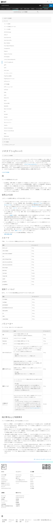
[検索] (47, 2)
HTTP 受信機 (6, 84)
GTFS (5, 67)
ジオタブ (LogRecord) (8, 62)
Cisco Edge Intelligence (9, 45)
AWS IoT (6, 34)
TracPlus (5, 125)
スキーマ (15, 208)
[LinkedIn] (49, 465)
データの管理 (39, 8)
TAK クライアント (7, 122)
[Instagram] (46, 468)
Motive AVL (6, 97)
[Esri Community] (43, 468)
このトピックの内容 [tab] (8, 155)
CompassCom (7, 48)
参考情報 (46, 8)
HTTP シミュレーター (8, 86)
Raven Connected (7, 108)
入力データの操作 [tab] (8, 18)
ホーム (3, 8)
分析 (21, 8)
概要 (40, 5)
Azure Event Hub (7, 37)
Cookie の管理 (37, 520)
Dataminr (6, 51)
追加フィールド (18, 230)
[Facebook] (43, 465)
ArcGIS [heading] (2, 471)
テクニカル (36, 408)
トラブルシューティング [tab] (9, 144)
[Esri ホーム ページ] (3, 2)
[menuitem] (8, 475)
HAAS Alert (6, 70)
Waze (5, 133)
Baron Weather (7, 43)
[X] (46, 465)
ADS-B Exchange (7, 32)
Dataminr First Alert (8, 54)
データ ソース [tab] (7, 139)
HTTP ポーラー (7, 81)
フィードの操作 (7, 23)
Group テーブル (35, 206)
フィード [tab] (6, 21)
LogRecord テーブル (37, 203)
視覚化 (32, 8)
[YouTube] (49, 468)
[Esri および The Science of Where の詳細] (3, 467)
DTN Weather (7, 56)
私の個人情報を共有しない (46, 520)
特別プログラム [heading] (18, 492)
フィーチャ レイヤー (8, 73)
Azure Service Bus (7, 40)
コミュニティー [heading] (18, 471)
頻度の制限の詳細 (8, 234)
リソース (46, 5)
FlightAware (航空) (8, 76)
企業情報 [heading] (2, 492)
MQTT (5, 100)
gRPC (5, 65)
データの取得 (15, 8)
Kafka (5, 92)
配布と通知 (26, 8)
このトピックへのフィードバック (43, 459)
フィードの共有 (7, 29)
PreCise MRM (6, 103)
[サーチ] (38, 12)
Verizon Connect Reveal (9, 130)
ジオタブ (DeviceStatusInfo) (9, 59)
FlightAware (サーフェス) (9, 78)
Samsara (5, 117)
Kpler (5, 95)
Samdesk (6, 114)
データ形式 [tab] (6, 141)
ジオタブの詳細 (5, 172)
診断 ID (11, 215)
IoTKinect (6, 89)
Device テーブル (7, 204)
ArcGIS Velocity (5, 5)
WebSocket (6, 136)
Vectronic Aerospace (8, 128)
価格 (51, 5)
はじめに (8, 8)
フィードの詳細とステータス (10, 26)
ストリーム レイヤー (8, 119)
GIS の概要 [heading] (32, 471)
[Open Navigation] (51, 2)
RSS (5, 111)
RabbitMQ (6, 106)
